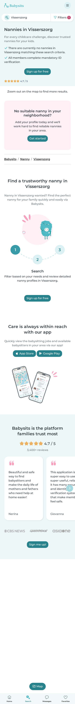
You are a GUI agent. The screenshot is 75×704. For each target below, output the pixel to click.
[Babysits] (14, 5)
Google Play (51, 353)
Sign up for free (37, 71)
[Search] (7, 17)
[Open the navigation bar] (67, 5)
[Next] (69, 488)
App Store (26, 353)
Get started (37, 138)
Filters (63, 17)
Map (39, 686)
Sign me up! (37, 544)
